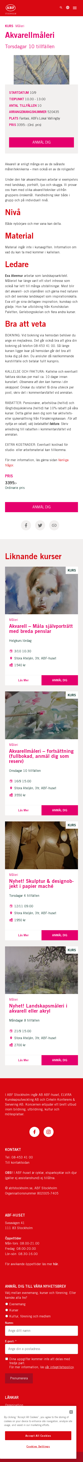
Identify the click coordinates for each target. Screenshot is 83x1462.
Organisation (14, 1405)
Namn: (9, 1322)
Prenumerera (19, 1378)
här (55, 1264)
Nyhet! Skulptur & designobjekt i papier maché (41, 883)
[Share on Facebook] (26, 525)
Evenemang (17, 1304)
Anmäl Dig (41, 507)
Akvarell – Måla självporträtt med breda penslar (41, 628)
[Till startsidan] (10, 8)
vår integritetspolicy (59, 1367)
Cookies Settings (38, 1446)
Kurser (13, 1310)
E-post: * (11, 1341)
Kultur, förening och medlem (30, 1316)
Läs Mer (23, 680)
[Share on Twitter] (40, 525)
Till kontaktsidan (17, 1162)
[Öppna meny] (75, 8)
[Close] (71, 1412)
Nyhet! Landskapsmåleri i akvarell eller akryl (38, 1008)
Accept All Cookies (38, 1435)
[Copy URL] (54, 525)
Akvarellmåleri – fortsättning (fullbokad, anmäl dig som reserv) (41, 756)
